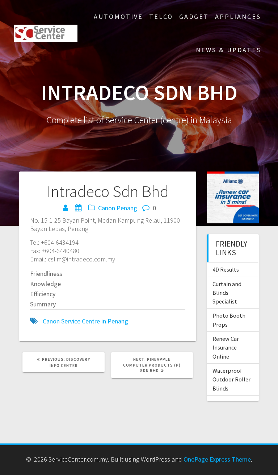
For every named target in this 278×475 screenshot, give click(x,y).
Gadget (194, 16)
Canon (106, 208)
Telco (161, 16)
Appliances (238, 16)
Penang (127, 208)
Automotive (118, 16)
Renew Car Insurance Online (225, 347)
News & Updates (228, 50)
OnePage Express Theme (217, 459)
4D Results (225, 269)
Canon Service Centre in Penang (85, 321)
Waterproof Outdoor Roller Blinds (231, 379)
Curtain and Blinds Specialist (226, 292)
